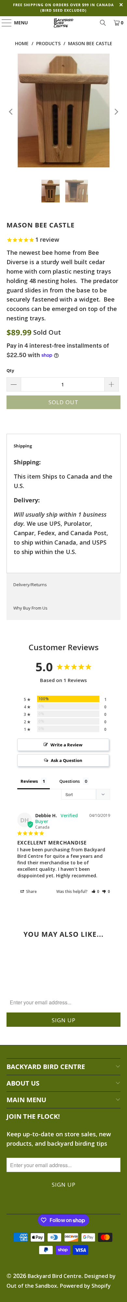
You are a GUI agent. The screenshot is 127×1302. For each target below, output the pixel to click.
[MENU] (3, 22)
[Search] (103, 22)
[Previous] (11, 112)
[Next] (115, 112)
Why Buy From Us (30, 608)
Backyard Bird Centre (54, 1276)
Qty (10, 370)
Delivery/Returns (30, 584)
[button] (95, 891)
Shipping (23, 446)
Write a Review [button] (66, 745)
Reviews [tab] (29, 781)
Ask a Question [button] (66, 760)
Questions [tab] (69, 781)
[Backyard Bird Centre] (63, 22)
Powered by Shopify (85, 1285)
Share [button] (31, 891)
